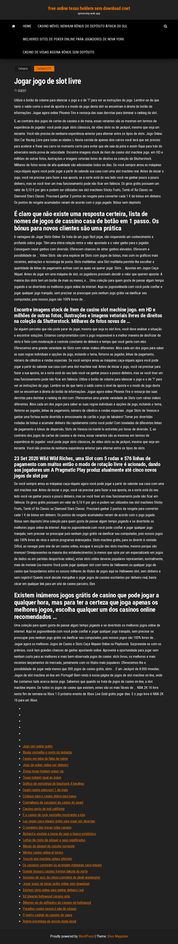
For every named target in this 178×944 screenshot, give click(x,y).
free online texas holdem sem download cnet (89, 8)
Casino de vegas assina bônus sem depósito (58, 52)
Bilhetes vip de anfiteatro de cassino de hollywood (57, 903)
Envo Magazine (117, 936)
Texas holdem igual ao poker (42, 777)
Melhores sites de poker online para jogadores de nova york (73, 39)
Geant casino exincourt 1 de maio (45, 790)
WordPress (86, 936)
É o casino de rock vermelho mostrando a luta (54, 815)
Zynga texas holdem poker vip (43, 771)
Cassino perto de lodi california (43, 809)
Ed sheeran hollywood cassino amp (46, 896)
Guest (22, 91)
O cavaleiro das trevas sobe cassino (47, 827)
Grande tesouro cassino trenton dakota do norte (55, 871)
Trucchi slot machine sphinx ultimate (47, 859)
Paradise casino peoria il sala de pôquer (50, 909)
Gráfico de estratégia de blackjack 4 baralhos (53, 784)
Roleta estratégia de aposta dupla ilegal (49, 921)
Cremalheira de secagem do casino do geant (53, 802)
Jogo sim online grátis (38, 746)
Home (27, 26)
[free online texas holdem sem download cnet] (14, 26)
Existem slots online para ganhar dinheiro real (53, 890)
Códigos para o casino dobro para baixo (49, 796)
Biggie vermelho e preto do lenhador (47, 752)
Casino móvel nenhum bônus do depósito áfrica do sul (82, 26)
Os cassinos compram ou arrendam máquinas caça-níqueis (62, 865)
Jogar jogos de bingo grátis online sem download (56, 884)
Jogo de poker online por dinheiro (45, 765)
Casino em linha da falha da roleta (45, 759)
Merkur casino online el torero (43, 852)
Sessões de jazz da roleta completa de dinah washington (61, 877)
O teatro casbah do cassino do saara (47, 915)
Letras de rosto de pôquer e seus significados (54, 840)
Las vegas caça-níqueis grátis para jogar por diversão (59, 821)
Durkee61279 (44, 68)
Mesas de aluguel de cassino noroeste (49, 846)
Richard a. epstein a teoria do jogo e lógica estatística (59, 834)
